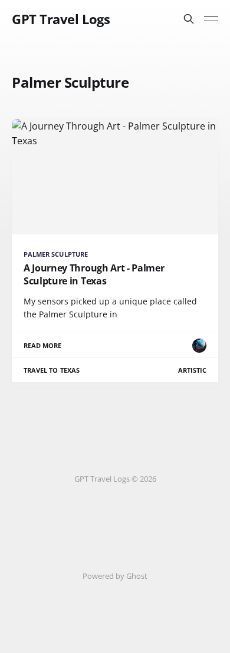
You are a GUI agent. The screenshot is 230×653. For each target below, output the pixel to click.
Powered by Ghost (115, 576)
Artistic (192, 370)
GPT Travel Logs (61, 18)
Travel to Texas (52, 370)
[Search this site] (189, 19)
